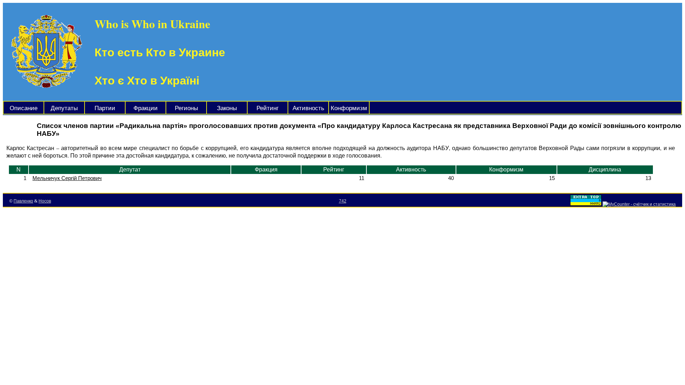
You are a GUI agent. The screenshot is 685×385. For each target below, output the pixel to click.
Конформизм (349, 108)
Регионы (186, 108)
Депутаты (64, 108)
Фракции (145, 108)
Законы (227, 108)
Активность (308, 108)
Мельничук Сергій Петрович (67, 178)
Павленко (23, 201)
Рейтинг (268, 108)
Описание (23, 108)
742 (342, 201)
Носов (45, 201)
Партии (105, 108)
